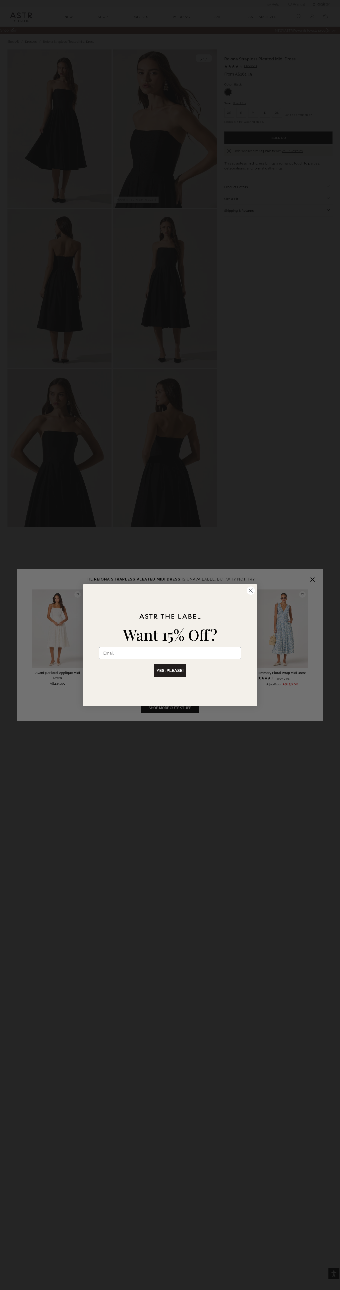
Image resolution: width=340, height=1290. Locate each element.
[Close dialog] (250, 590)
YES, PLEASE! (170, 670)
